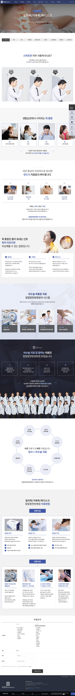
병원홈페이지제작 (27, 688)
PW (73, 1)
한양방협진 (22, 1)
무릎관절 (29, 39)
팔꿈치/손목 (37, 39)
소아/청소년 (69, 39)
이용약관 (71, 676)
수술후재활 (53, 39)
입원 (34, 1)
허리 (22, 39)
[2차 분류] (25, 694)
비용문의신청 (37, 671)
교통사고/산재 (40, 1)
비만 (46, 1)
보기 (30, 666)
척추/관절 (28, 1)
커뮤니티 (52, 1)
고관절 (45, 39)
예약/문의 (59, 1)
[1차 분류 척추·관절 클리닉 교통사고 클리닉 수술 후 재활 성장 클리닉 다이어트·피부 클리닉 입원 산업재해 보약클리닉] (16, 694)
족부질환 (61, 39)
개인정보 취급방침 (65, 676)
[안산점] (5, 2)
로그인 (71, 1)
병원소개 (16, 1)
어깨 (14, 39)
